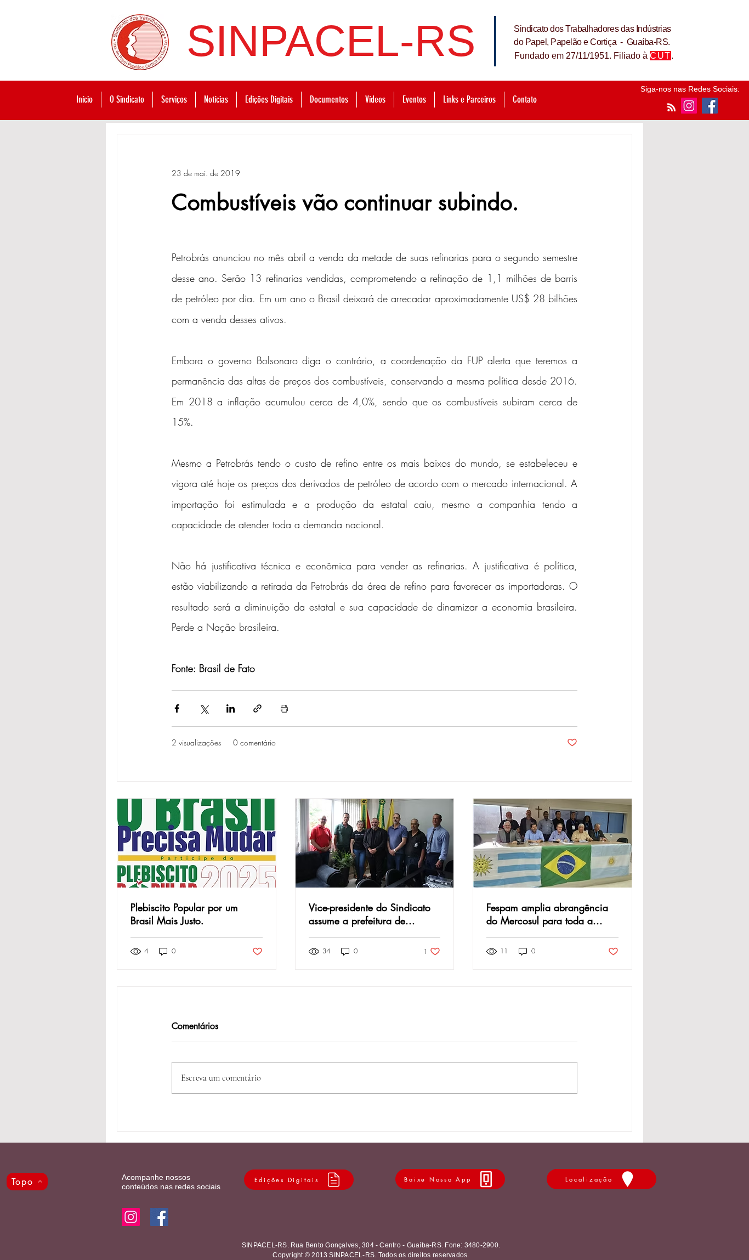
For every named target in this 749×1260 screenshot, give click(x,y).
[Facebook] (710, 106)
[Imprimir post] (284, 708)
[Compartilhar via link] (257, 708)
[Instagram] (689, 106)
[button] (173, 100)
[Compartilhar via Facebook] (177, 708)
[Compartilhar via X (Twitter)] (203, 708)
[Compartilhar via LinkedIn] (230, 708)
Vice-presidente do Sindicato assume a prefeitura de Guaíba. (369, 914)
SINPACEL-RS (330, 40)
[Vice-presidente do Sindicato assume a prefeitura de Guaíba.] (375, 843)
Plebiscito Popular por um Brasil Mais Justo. (184, 914)
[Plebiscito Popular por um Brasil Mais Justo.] (196, 843)
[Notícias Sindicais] (671, 107)
